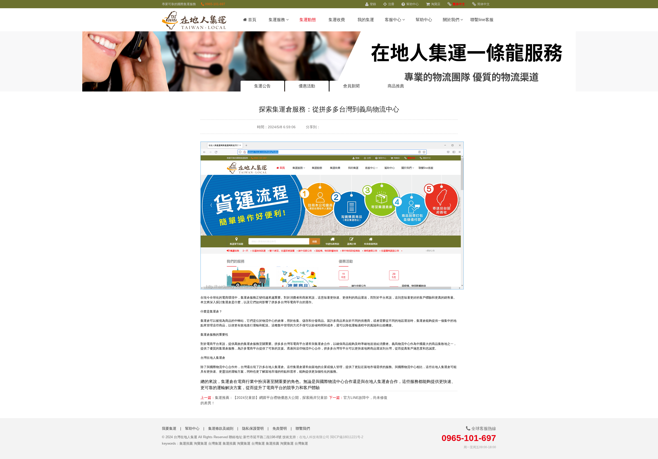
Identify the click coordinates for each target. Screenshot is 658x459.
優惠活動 (307, 86)
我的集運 (366, 19)
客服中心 (393, 19)
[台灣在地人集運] (194, 21)
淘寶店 (435, 4)
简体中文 (483, 4)
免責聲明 (279, 428)
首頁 (251, 19)
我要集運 (169, 428)
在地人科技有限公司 (314, 437)
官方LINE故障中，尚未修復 (365, 398)
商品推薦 (396, 86)
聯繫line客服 (482, 19)
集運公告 (262, 86)
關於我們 (451, 19)
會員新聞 (351, 86)
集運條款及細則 (220, 428)
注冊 (390, 4)
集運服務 (277, 19)
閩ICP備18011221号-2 (346, 437)
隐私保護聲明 (253, 428)
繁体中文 (458, 4)
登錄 (372, 4)
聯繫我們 (303, 428)
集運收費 (336, 19)
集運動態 (307, 19)
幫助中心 (412, 4)
